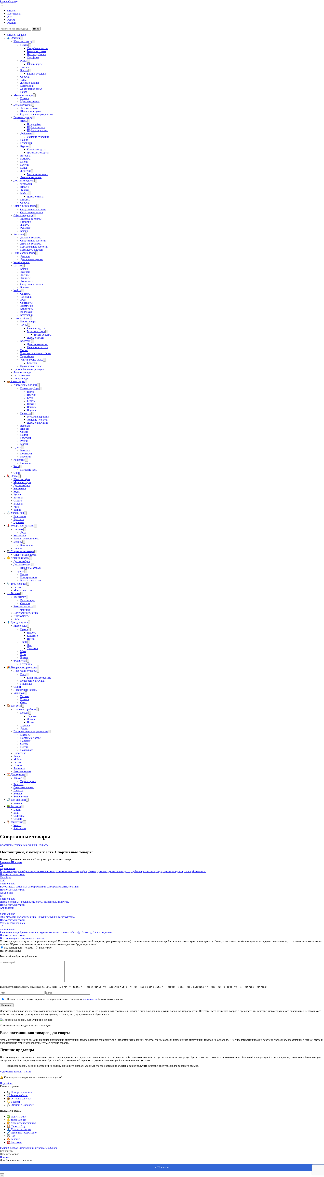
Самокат (25, 603)
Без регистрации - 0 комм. (19, 947)
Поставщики (14, 13)
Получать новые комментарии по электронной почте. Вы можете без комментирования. (65, 999)
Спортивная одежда (25, 205)
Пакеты (24, 696)
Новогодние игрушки (32, 680)
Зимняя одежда (22, 372)
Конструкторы (28, 577)
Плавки (24, 98)
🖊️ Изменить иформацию (22, 1132)
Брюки (24, 230)
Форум (11, 19)
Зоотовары (20, 828)
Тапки (17, 509)
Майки (24, 193)
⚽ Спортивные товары (20, 551)
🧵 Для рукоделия (17, 622)
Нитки (31, 638)
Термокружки (28, 781)
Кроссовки (20, 488)
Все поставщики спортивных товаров (22, 938)
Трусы (24, 324)
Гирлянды (26, 683)
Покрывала (26, 750)
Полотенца (20, 753)
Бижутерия (20, 516)
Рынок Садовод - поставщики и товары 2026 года (28, 1147)
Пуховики (26, 142)
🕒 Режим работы (17, 1095)
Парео (23, 91)
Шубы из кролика (37, 130)
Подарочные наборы (25, 689)
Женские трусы (36, 328)
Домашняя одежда (24, 180)
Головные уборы (29, 388)
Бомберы (25, 158)
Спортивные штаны (31, 212)
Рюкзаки (25, 450)
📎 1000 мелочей (16, 583)
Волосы (18, 541)
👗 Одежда (13, 37)
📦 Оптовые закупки (19, 1098)
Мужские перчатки (38, 416)
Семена (18, 818)
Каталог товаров (16, 34)
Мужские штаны (29, 101)
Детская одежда (23, 104)
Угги (16, 506)
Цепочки (19, 522)
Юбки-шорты (35, 64)
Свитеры (25, 293)
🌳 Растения (14, 806)
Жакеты (24, 224)
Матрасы (25, 734)
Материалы (20, 625)
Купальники (27, 85)
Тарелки (32, 716)
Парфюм (18, 529)
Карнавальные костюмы (34, 246)
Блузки (24, 70)
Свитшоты (26, 302)
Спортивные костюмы (33, 209)
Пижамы (25, 199)
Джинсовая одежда (24, 252)
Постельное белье (30, 737)
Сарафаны (33, 57)
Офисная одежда (23, 215)
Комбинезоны (22, 262)
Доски (24, 728)
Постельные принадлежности (31, 731)
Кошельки (19, 459)
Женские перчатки (37, 419)
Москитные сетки (24, 590)
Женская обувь (22, 479)
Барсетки (25, 456)
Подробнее (6, 1083)
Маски (24, 443)
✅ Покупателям (16, 1116)
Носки (24, 350)
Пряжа (24, 629)
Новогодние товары (25, 670)
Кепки (30, 397)
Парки (24, 161)
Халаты (24, 190)
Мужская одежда (23, 95)
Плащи (24, 167)
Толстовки (26, 296)
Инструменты (22, 615)
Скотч (23, 702)
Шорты (24, 186)
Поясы (24, 434)
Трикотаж (32, 648)
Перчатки (25, 413)
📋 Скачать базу (16, 1126)
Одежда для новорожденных (36, 114)
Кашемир (32, 635)
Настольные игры (30, 580)
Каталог (11, 10)
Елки (23, 674)
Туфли (17, 494)
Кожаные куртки (36, 149)
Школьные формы (30, 111)
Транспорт (20, 596)
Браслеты (19, 519)
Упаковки (19, 693)
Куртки (24, 146)
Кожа (23, 654)
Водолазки (26, 311)
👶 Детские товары (18, 557)
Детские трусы (35, 337)
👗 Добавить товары (19, 1129)
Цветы (17, 809)
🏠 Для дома (14, 705)
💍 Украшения (15, 512)
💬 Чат (11, 1135)
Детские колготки (37, 344)
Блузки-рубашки (36, 73)
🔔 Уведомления (16, 1119)
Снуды (24, 431)
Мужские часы (28, 469)
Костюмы (19, 234)
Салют (17, 686)
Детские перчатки (37, 422)
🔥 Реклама (13, 1139)
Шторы (18, 765)
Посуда (24, 712)
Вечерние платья (36, 51)
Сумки (17, 447)
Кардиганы (26, 308)
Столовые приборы (25, 709)
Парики (31, 410)
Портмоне (26, 463)
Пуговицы (26, 664)
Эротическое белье (31, 88)
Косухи (24, 164)
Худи (23, 299)
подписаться (90, 999)
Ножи (30, 722)
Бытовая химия (22, 771)
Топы (23, 79)
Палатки (18, 790)
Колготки (25, 340)
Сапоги (18, 500)
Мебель (18, 759)
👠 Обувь (12, 476)
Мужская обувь (22, 482)
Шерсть (31, 632)
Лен (29, 645)
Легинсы (25, 278)
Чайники (25, 609)
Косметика (20, 535)
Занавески (19, 768)
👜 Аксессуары (16, 381)
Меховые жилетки (37, 174)
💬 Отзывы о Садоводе (20, 1104)
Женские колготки (37, 347)
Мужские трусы (36, 331)
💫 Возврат (13, 1101)
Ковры (17, 756)
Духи (23, 532)
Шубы (24, 120)
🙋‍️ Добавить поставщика (21, 1123)
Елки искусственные (39, 677)
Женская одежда (23, 41)
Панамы (31, 407)
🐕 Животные (15, 822)
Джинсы (25, 256)
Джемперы (26, 305)
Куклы (24, 574)
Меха (23, 651)
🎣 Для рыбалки (16, 799)
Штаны (18, 265)
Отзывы (11, 22)
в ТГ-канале (162, 1167)
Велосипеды (27, 600)
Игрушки (19, 571)
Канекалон (26, 545)
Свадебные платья (37, 48)
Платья (24, 45)
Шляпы (31, 404)
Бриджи (24, 287)
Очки (17, 472)
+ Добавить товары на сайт (15, 1071)
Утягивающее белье (31, 359)
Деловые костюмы (31, 218)
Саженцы (19, 815)
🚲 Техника (13, 593)
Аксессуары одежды (25, 384)
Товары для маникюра (26, 538)
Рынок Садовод (9, 1)
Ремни (24, 440)
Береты (31, 400)
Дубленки (26, 133)
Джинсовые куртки (38, 152)
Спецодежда (21, 378)
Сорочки (25, 76)
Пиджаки (25, 221)
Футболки (26, 183)
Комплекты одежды (31, 249)
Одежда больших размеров (29, 369)
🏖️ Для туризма (16, 774)
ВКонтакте (45, 947)
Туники (24, 67)
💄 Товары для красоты (20, 525)
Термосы (25, 725)
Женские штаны (29, 82)
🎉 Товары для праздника (22, 667)
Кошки (17, 825)
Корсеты (32, 363)
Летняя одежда (22, 375)
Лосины (25, 275)
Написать (5, 1157)
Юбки (23, 60)
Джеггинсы (27, 281)
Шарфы (24, 428)
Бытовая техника (23, 606)
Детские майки (29, 108)
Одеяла (24, 743)
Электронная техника (26, 612)
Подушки (25, 740)
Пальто (24, 139)
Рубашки (25, 227)
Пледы (24, 746)
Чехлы (17, 587)
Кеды (17, 491)
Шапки (31, 391)
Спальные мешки (24, 787)
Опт (9, 16)
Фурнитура (20, 660)
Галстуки (25, 437)
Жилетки (25, 170)
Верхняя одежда (23, 117)
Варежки (25, 425)
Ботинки (18, 497)
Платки (31, 394)
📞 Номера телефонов (19, 1092)
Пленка (24, 699)
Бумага (24, 657)
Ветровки (25, 155)
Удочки (18, 793)
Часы (16, 466)
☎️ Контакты (14, 1142)
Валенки (18, 503)
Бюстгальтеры (28, 321)
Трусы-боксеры (42, 334)
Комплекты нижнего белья (35, 353)
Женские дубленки (38, 136)
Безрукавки (26, 314)
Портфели (26, 453)
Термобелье (27, 356)
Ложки (31, 719)
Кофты (17, 290)
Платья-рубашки (36, 54)
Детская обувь (22, 485)
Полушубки (34, 124)
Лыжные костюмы (31, 177)
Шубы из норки (36, 127)
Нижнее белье (22, 318)
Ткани (24, 641)
